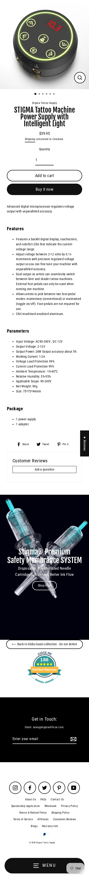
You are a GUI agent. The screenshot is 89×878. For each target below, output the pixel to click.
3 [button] (43, 94)
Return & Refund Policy (33, 812)
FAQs (43, 799)
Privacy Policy (69, 806)
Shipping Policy (60, 812)
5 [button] (51, 94)
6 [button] (54, 94)
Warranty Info (50, 826)
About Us (30, 799)
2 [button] (40, 94)
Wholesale (50, 806)
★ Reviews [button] (84, 443)
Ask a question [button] (44, 469)
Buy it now (45, 189)
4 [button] (47, 94)
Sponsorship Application (25, 806)
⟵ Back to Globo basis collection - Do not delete (44, 644)
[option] (44, 44)
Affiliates (42, 819)
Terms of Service (23, 819)
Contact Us (57, 799)
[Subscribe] (72, 739)
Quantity (44, 149)
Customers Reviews (64, 819)
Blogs (34, 826)
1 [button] (35, 94)
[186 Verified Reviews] (44, 686)
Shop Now (44, 585)
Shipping (30, 139)
